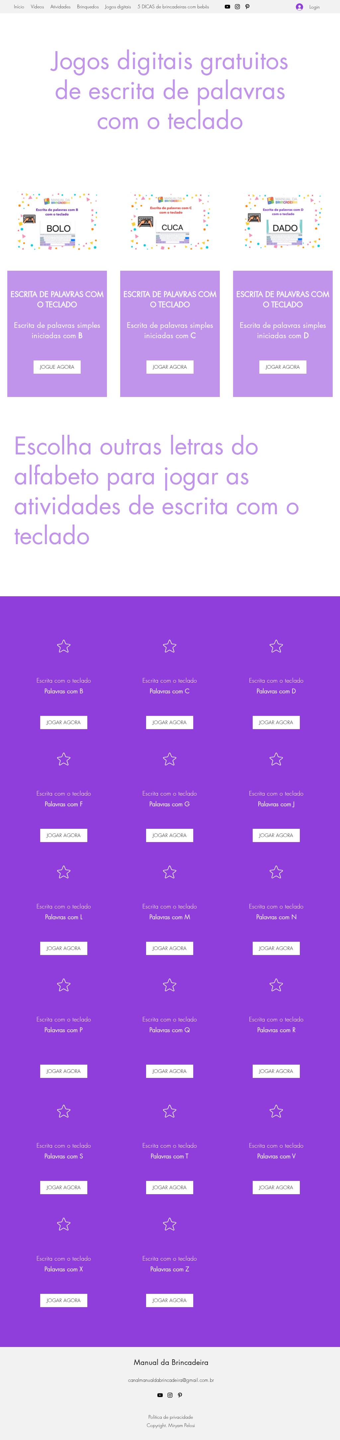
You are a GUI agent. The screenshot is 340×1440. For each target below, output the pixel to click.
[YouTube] (227, 6)
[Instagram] (237, 6)
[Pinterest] (247, 6)
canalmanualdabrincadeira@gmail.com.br (171, 1380)
